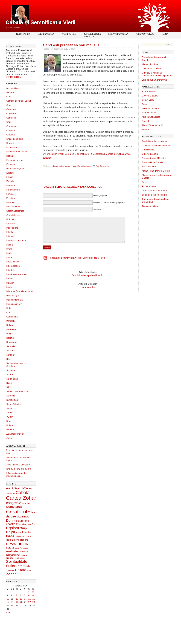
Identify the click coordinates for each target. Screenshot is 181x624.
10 (8, 599)
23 (33, 602)
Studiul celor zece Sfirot (17, 391)
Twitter (9, 417)
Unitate (9, 425)
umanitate (10, 570)
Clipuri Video (148, 100)
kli (23, 536)
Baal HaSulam (23, 488)
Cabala (23, 492)
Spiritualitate (12, 379)
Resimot (10, 338)
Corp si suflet (148, 150)
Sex (8, 359)
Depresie (10, 143)
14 (25, 599)
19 (17, 602)
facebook (10, 185)
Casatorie (11, 109)
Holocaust (11, 219)
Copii (8, 122)
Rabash (146, 121)
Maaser (10, 283)
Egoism (10, 173)
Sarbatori (10, 350)
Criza (31, 512)
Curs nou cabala (150, 154)
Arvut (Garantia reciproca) (154, 141)
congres (12, 503)
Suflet (10, 566)
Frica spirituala (13, 206)
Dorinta (9, 156)
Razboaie (11, 329)
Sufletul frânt (12, 400)
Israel (9, 249)
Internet (10, 236)
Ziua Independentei (15, 434)
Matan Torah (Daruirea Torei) (156, 171)
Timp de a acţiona (150, 206)
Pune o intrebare (145, 33)
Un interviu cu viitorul (152, 68)
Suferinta (10, 396)
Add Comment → (103, 166)
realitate (12, 551)
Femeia (10, 194)
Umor (9, 421)
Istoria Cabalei (149, 112)
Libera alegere (13, 266)
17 (8, 602)
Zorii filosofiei (88, 287)
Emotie (9, 177)
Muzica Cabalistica (151, 117)
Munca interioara (14, 300)
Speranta (10, 374)
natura (10, 547)
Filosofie (10, 202)
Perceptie (11, 321)
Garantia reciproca (15, 211)
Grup (23, 528)
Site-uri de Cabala (118, 33)
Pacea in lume (149, 186)
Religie (9, 333)
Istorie (9, 253)
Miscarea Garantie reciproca (20, 291)
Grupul (11, 532)
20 (21, 602)
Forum (145, 104)
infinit (18, 532)
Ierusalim (10, 223)
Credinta (10, 135)
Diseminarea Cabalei (16, 151)
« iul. (8, 612)
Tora (19, 566)
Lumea (9, 278)
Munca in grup (13, 295)
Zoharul (145, 129)
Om (8, 312)
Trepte (9, 412)
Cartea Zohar (21, 498)
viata (29, 570)
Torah (9, 408)
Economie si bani (14, 160)
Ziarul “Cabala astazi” (152, 125)
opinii (17, 548)
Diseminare (11, 147)
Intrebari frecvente (150, 108)
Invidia (9, 245)
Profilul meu (69, 33)
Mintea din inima (150, 64)
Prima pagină (23, 33)
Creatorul (10, 130)
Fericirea (10, 198)
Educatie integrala (15, 168)
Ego (33, 524)
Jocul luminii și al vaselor (18, 465)
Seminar (10, 355)
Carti (8, 105)
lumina (23, 543)
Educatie (10, 164)
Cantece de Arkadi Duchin (18, 101)
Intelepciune (12, 228)
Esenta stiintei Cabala (152, 162)
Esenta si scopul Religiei (154, 158)
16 (33, 599)
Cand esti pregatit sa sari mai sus (71, 45)
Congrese (11, 118)
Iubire (9, 257)
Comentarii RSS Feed (77, 257)
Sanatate (10, 346)
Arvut (9, 488)
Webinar (10, 429)
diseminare (23, 516)
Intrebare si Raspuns (16, 240)
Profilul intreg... (14, 76)
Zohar (9, 438)
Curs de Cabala (46, 33)
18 (12, 602)
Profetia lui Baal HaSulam (154, 190)
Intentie (9, 232)
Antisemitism (12, 88)
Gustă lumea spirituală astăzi (88, 275)
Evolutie (10, 181)
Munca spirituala (14, 304)
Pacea (145, 182)
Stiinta (9, 383)
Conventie (24, 503)
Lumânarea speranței (16, 274)
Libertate (10, 270)
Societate (10, 370)
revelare (23, 551)
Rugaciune (11, 342)
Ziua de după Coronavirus (154, 80)
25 (12, 605)
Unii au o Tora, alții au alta (18, 469)
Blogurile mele (92, 33)
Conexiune (11, 113)
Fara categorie (13, 190)
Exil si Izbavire (149, 166)
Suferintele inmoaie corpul (154, 195)
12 (17, 599)
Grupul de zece (13, 215)
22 (29, 602)
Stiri (8, 387)
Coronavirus (12, 126)
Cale (8, 96)
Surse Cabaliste (14, 404)
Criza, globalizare (14, 139)
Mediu (9, 287)
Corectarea (14, 506)
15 (29, 599)
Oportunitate (12, 317)
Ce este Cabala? (150, 96)
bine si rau (10, 493)
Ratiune (10, 325)
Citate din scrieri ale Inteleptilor (157, 145)
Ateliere (10, 92)
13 (21, 599)
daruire (11, 516)
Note (8, 308)
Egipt (29, 524)
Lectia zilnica (12, 261)
